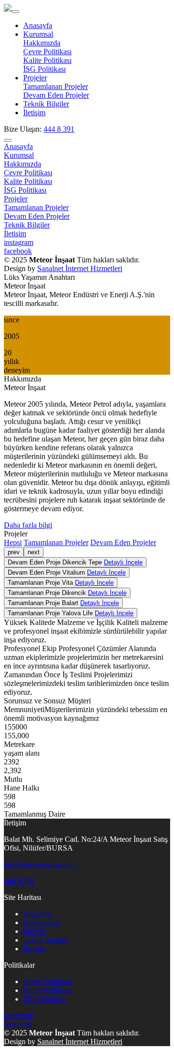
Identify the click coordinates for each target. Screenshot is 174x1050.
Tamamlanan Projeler (55, 86)
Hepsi (13, 542)
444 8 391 (59, 129)
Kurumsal (38, 34)
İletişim (34, 112)
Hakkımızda (41, 43)
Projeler (35, 78)
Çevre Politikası (47, 51)
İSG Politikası (44, 69)
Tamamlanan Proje (61, 582)
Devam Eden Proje (75, 562)
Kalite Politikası (47, 60)
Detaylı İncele (123, 562)
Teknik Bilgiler (46, 104)
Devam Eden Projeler (56, 95)
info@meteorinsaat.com (40, 864)
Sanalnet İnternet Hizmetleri (79, 268)
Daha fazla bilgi (28, 525)
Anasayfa (37, 25)
